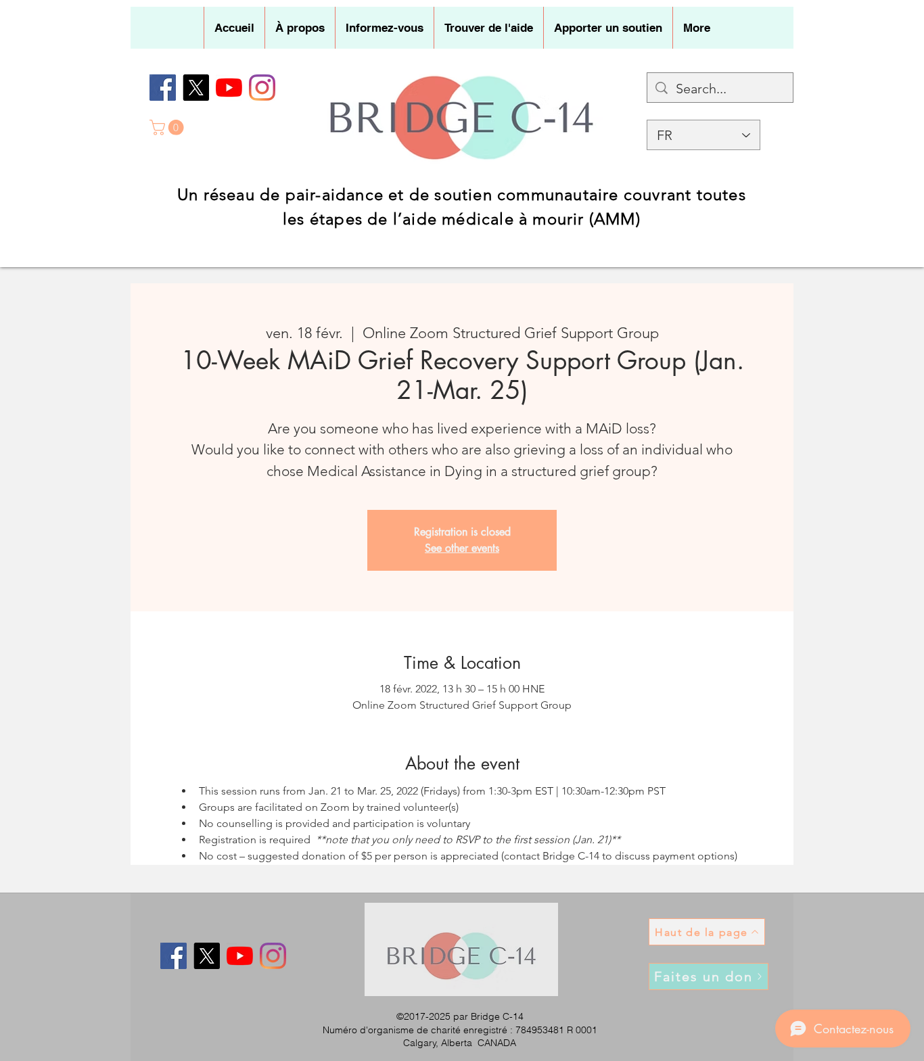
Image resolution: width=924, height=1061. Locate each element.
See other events (462, 548)
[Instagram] (262, 87)
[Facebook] (162, 87)
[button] (299, 28)
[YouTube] (229, 87)
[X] (196, 87)
